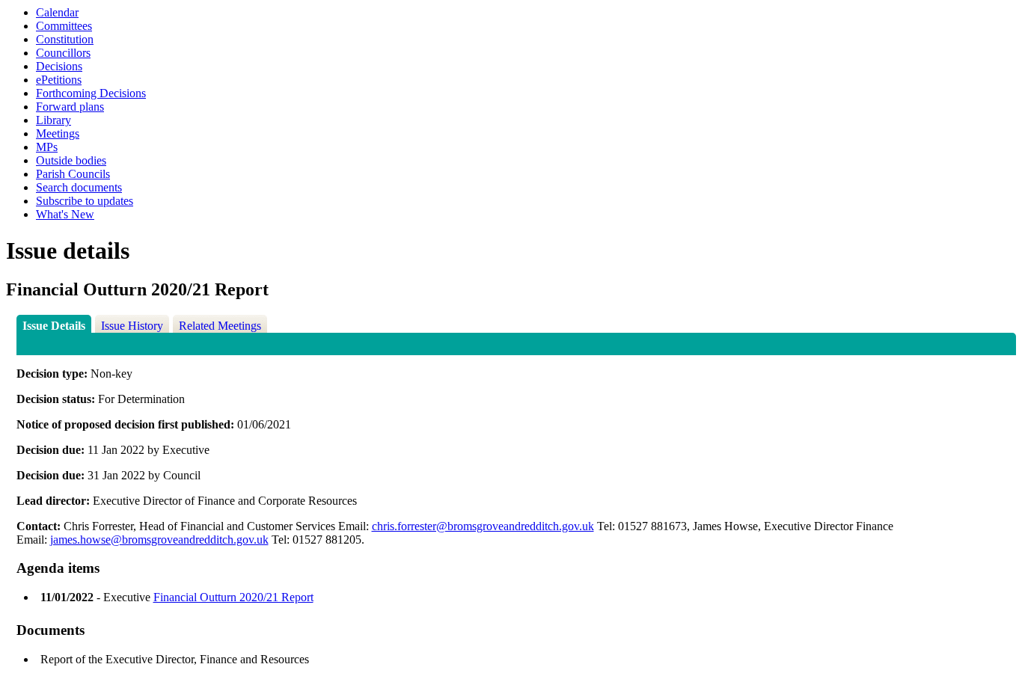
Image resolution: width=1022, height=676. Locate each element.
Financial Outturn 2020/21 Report (233, 597)
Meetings (57, 133)
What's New (65, 214)
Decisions (59, 66)
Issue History (132, 325)
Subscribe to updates (84, 200)
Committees (64, 25)
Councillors (63, 52)
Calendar (57, 12)
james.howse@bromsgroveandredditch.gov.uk (159, 539)
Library (53, 120)
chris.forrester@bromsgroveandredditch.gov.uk (483, 526)
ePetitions (59, 79)
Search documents (79, 187)
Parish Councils (73, 174)
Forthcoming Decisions (91, 93)
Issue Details (53, 325)
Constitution (65, 39)
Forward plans (70, 106)
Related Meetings (220, 325)
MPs (47, 147)
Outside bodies (71, 160)
